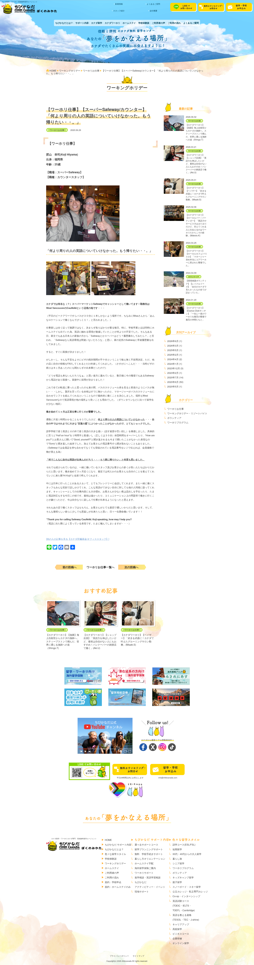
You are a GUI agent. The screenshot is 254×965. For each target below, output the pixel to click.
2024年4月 (173, 359)
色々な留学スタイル (115, 854)
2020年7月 (173, 377)
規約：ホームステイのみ (118, 886)
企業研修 (177, 938)
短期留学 (177, 849)
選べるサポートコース (146, 844)
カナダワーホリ (112, 22)
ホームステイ (129, 22)
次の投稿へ (131, 567)
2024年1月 (173, 363)
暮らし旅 (177, 858)
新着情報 (119, 3)
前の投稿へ (70, 567)
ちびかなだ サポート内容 (118, 844)
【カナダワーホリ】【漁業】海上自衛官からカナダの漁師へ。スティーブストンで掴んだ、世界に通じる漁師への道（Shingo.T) (62, 641)
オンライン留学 (181, 943)
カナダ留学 (96, 22)
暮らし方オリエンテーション (150, 858)
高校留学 (177, 929)
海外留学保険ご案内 (145, 868)
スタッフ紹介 (119, 10)
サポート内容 (82, 22)
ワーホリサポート (144, 872)
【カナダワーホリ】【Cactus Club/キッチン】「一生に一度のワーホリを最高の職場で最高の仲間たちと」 (196, 313)
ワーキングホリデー (115, 863)
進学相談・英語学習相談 (148, 877)
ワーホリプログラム (177, 422)
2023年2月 (173, 373)
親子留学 (177, 882)
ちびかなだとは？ (64, 22)
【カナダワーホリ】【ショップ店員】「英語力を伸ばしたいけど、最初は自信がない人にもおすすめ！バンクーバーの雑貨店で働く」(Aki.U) (99, 641)
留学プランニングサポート (149, 849)
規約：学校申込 (113, 882)
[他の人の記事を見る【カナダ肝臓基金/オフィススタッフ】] (77, 539)
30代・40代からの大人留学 (187, 854)
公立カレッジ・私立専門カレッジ (190, 891)
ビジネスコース (181, 933)
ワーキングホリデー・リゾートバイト (187, 413)
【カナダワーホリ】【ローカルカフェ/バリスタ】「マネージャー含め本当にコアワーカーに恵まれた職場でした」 (196, 258)
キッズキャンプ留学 (183, 877)
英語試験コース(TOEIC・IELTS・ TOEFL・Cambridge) (184, 905)
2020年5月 (173, 386)
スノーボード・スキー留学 (187, 886)
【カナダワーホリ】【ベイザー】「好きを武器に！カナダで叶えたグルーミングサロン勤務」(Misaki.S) (137, 639)
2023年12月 (173, 368)
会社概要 (153, 10)
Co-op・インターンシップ (186, 896)
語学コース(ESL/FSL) (184, 844)
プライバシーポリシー (119, 955)
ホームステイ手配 (144, 863)
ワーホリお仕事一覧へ (101, 567)
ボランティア (193, 276)
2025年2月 (173, 354)
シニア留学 (178, 863)
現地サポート (142, 891)
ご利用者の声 (158, 22)
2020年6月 (173, 382)
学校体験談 (143, 22)
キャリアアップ (181, 924)
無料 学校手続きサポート (149, 854)
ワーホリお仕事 (57, 129)
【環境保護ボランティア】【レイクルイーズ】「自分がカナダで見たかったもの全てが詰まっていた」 (196, 286)
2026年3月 (173, 345)
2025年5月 (173, 350)
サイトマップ (138, 955)
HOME (108, 840)
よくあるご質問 (153, 3)
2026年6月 (173, 341)
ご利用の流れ (174, 22)
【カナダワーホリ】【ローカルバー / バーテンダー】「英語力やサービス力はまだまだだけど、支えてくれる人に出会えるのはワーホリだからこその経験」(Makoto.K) (196, 225)
